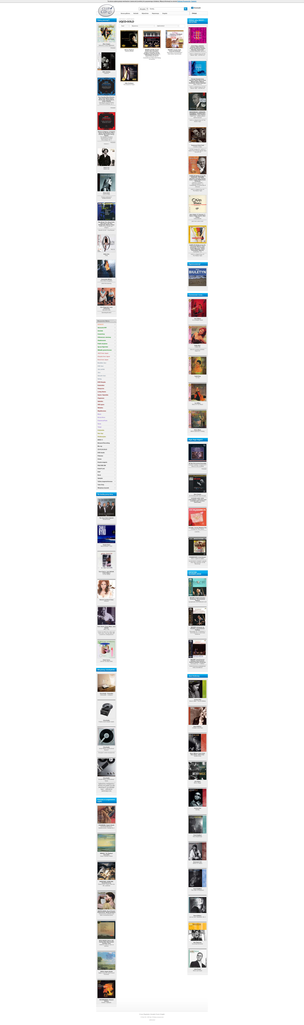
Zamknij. (194, 1)
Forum (157, 1014)
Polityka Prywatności (183, 1)
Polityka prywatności (158, 1017)
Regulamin (147, 1014)
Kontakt (153, 1014)
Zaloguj (194, 13)
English (163, 1014)
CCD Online (122, 19)
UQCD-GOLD (130, 19)
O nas (141, 1014)
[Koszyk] (197, 8)
